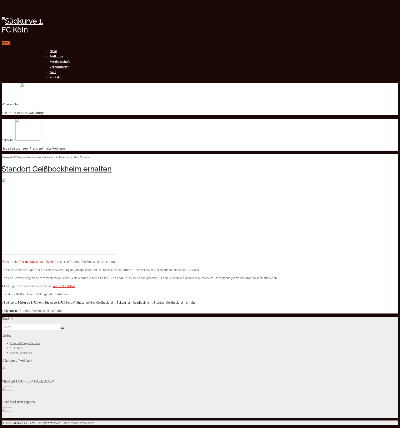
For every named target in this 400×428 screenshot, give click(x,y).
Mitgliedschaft (60, 62)
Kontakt (55, 77)
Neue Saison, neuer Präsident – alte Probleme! (34, 148)
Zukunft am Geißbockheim (134, 302)
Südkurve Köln (85, 302)
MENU (6, 43)
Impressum (87, 423)
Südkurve (56, 56)
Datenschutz (69, 423)
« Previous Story (11, 104)
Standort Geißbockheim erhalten (57, 169)
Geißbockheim (105, 302)
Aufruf (57, 286)
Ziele (53, 72)
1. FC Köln (16, 348)
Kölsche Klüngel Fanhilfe (25, 343)
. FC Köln (69, 286)
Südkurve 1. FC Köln (30, 302)
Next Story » (8, 139)
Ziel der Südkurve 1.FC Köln (37, 261)
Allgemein (85, 156)
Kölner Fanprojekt (21, 353)
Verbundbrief (59, 67)
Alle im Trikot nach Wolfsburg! (23, 113)
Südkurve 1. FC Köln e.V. (59, 302)
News (53, 51)
